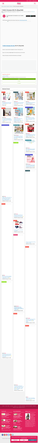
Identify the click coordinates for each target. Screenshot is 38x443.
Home (2, 6)
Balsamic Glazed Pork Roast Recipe (17, 421)
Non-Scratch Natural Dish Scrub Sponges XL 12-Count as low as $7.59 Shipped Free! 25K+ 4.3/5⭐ (19, 216)
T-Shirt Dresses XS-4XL (23, 20)
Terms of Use (15, 407)
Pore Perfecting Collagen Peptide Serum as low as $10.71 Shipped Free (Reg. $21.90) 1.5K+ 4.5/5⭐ (30, 166)
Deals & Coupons (6, 6)
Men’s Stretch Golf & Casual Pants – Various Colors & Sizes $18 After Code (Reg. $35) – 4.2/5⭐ (7, 277)
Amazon (11, 6)
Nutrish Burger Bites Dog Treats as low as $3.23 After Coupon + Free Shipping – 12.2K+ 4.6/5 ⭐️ (30, 135)
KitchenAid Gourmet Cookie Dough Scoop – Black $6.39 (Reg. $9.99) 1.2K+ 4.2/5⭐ (19, 103)
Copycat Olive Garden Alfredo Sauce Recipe (6, 415)
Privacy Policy (22, 407)
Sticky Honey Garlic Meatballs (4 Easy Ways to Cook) (6, 421)
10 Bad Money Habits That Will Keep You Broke (17, 427)
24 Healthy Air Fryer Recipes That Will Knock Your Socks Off (6, 427)
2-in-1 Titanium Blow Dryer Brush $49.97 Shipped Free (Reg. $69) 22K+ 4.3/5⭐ (30, 150)
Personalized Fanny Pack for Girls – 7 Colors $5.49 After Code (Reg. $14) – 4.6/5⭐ (7, 103)
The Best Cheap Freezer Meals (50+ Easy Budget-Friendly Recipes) (17, 415)
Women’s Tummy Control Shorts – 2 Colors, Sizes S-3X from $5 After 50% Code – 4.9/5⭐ (30, 399)
